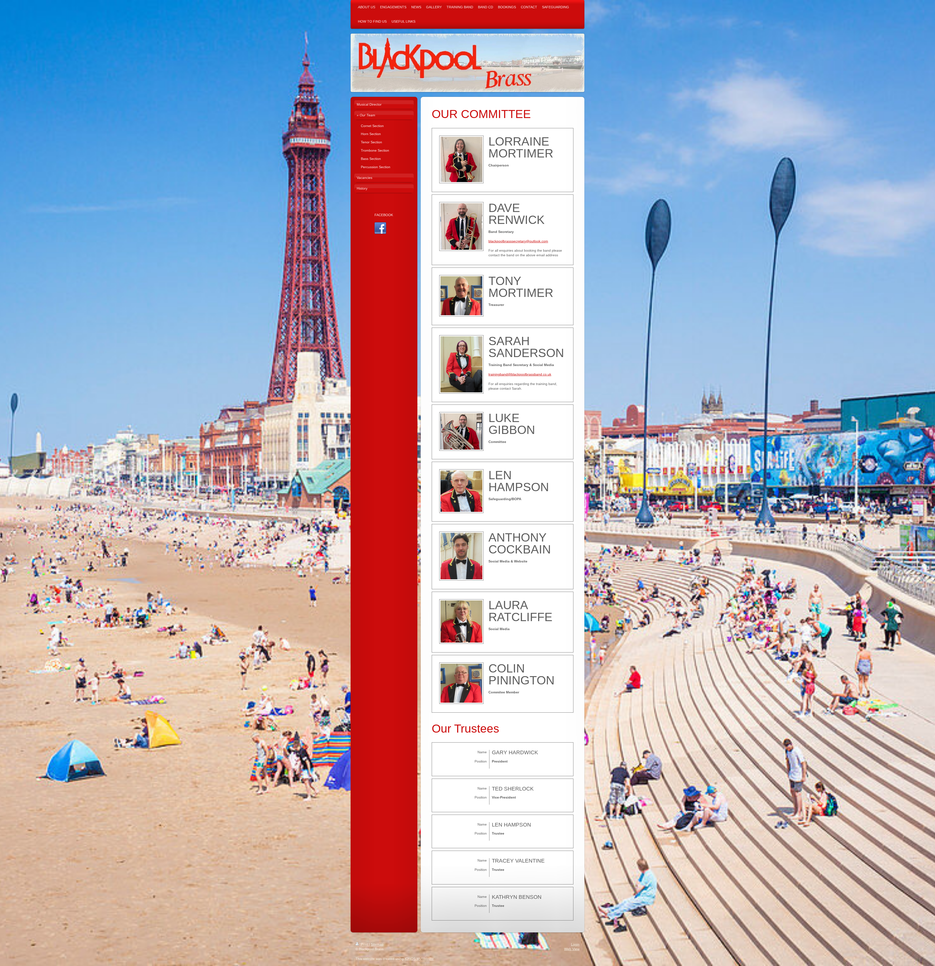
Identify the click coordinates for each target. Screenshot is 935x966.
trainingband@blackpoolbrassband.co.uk (519, 374)
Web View (572, 949)
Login (575, 944)
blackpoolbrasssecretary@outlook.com (518, 241)
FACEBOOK (383, 215)
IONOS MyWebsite (419, 959)
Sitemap (377, 944)
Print (364, 944)
